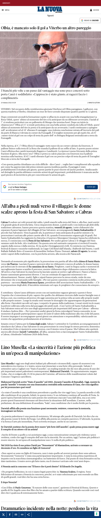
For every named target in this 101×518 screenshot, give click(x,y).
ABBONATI (6, 3)
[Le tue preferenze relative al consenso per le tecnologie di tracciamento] (96, 513)
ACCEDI (96, 10)
